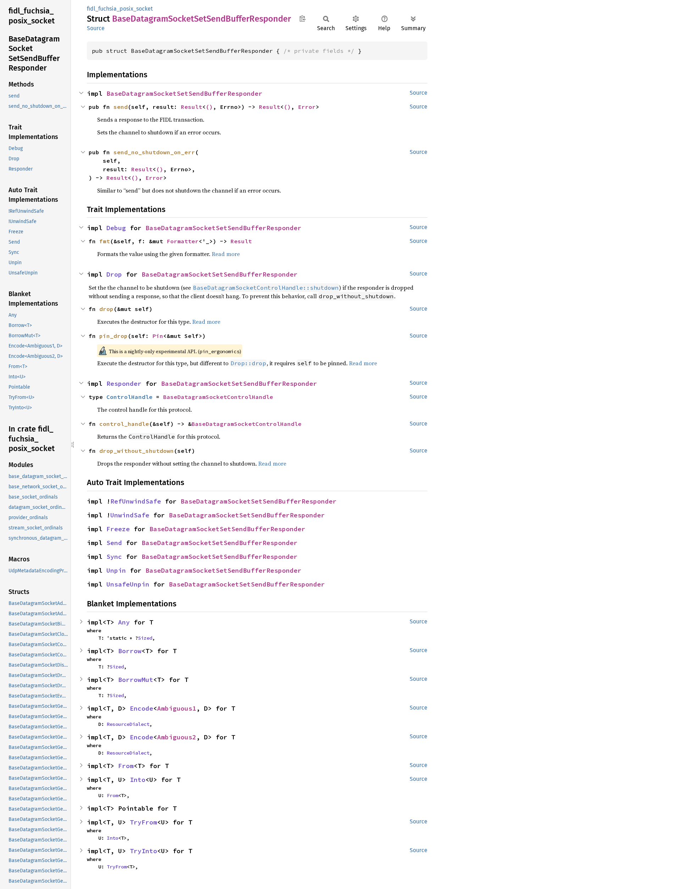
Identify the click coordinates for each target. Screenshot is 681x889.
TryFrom (143, 822)
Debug (116, 228)
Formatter (183, 241)
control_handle (124, 423)
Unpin (116, 570)
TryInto (143, 851)
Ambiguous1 (176, 708)
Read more (226, 254)
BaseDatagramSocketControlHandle (218, 396)
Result (191, 106)
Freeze (118, 529)
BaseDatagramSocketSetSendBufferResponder (184, 93)
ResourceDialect (128, 724)
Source (96, 28)
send (121, 106)
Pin (158, 335)
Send (114, 543)
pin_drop (113, 335)
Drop (114, 274)
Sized (145, 638)
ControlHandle (129, 396)
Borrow (130, 651)
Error (307, 106)
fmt (104, 241)
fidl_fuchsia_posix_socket (120, 8)
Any (124, 622)
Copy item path (302, 18)
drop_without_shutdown (136, 450)
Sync (114, 556)
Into (137, 780)
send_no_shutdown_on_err (154, 152)
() (209, 106)
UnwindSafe (129, 515)
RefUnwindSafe (135, 501)
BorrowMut (135, 680)
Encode (141, 708)
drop (106, 308)
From (126, 766)
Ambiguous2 (176, 737)
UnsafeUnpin (127, 584)
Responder (124, 383)
